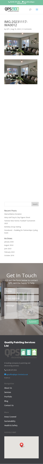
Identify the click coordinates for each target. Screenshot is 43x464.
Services (7, 392)
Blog (6, 401)
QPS (7, 29)
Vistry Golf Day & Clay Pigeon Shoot (17, 217)
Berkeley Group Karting (12, 227)
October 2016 (9, 255)
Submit (33, 321)
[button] (22, 445)
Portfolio (8, 396)
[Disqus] (21, 111)
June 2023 (7, 249)
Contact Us (9, 405)
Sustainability (9, 421)
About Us (8, 388)
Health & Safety (10, 425)
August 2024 (8, 245)
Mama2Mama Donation (13, 214)
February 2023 (9, 252)
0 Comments (27, 29)
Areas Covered (10, 416)
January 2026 (9, 242)
